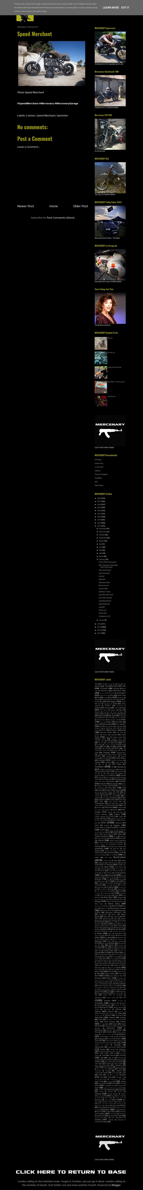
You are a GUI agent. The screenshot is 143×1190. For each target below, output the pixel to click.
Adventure (104, 691)
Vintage (98, 1094)
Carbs (124, 743)
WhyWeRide (98, 1105)
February (102, 559)
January (102, 620)
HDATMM (123, 838)
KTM (109, 881)
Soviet (123, 1021)
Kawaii (102, 875)
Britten (107, 726)
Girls (103, 822)
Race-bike (99, 971)
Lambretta (101, 883)
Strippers (101, 1039)
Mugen (97, 935)
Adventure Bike (119, 690)
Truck (110, 1077)
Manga (98, 901)
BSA (121, 728)
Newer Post (25, 206)
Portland (119, 958)
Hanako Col (111, 352)
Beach (115, 712)
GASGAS (99, 820)
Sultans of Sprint (102, 1045)
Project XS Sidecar (120, 965)
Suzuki (123, 1047)
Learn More (111, 7)
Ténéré (106, 1059)
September (103, 538)
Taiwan (97, 1055)
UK (113, 1081)
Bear (121, 712)
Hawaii (99, 838)
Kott (96, 881)
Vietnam (110, 1091)
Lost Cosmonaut (104, 573)
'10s (103, 684)
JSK (102, 873)
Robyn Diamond (103, 985)
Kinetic (121, 877)
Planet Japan (99, 485)
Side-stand (107, 1009)
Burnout (114, 735)
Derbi (105, 775)
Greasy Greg (99, 463)
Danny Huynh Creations (103, 771)
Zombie (98, 1119)
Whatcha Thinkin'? (108, 1102)
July (100, 544)
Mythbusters (120, 937)
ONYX (96, 949)
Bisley (96, 717)
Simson (121, 1011)
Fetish (116, 805)
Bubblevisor (114, 730)
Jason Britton (119, 867)
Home (53, 206)
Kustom (117, 881)
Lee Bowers (103, 889)
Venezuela (115, 1088)
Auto (123, 707)
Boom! (97, 724)
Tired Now (106, 1065)
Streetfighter (120, 1034)
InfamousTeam (112, 863)
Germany (107, 820)
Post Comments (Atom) (61, 217)
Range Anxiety (110, 973)
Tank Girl (112, 1055)
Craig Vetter (119, 762)
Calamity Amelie (117, 737)
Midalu (106, 916)
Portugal (97, 960)
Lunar (116, 895)
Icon (116, 855)
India (115, 860)
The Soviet (98, 1063)
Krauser (102, 881)
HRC (118, 849)
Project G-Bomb (102, 962)
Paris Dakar (115, 952)
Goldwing (98, 827)
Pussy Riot (98, 969)
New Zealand (119, 941)
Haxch (105, 838)
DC (101, 773)
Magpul (120, 897)
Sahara (105, 995)
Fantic (97, 805)
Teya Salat (120, 1059)
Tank (103, 1055)
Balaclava (97, 712)
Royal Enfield (99, 991)
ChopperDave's (121, 752)
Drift (124, 788)
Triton (114, 1075)
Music (97, 937)
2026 (99, 498)
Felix (110, 805)
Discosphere (114, 784)
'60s (99, 686)
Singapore (112, 1013)
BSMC (96, 730)
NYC (106, 947)
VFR (99, 1090)
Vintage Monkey (112, 1094)
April (100, 553)
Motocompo (120, 927)
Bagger (113, 710)
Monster (111, 922)
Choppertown (102, 754)
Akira (110, 697)
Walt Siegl (108, 1098)
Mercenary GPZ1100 (107, 910)
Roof (109, 989)
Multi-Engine (111, 935)
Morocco (97, 925)
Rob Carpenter (121, 984)
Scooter (107, 1000)
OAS (113, 947)
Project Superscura (104, 965)
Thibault (108, 1063)
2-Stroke (103, 688)
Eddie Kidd (115, 794)
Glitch (97, 825)
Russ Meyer (117, 993)
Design (123, 775)
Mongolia (123, 920)
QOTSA (106, 969)
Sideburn (98, 471)
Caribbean (108, 744)
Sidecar (98, 1011)
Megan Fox (103, 908)
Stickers (109, 1032)
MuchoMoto (118, 933)
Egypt (110, 796)
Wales (119, 1096)
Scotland (120, 1001)
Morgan (114, 924)
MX (111, 937)
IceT (110, 855)
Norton (111, 945)
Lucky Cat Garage (105, 895)
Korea (121, 879)
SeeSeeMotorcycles (104, 1005)
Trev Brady (115, 1073)
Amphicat (118, 699)
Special (115, 1024)
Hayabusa (112, 838)
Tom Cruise (108, 1067)
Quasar (121, 969)
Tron (101, 1077)
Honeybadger (110, 846)
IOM (122, 863)
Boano (102, 722)
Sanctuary (98, 997)
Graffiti (102, 830)
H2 (112, 834)
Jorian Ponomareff (114, 871)
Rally (98, 973)
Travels (105, 1073)
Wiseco (100, 1107)
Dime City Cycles (100, 781)
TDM (101, 1058)
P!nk (99, 950)
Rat (96, 976)
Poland (104, 958)
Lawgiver (102, 607)
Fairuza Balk (119, 803)
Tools (120, 1069)
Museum (120, 935)
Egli (104, 796)
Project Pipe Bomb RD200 (103, 963)
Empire (123, 798)
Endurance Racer (104, 582)
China (96, 752)
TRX (117, 1077)
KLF (108, 879)
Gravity (121, 830)
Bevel (116, 714)
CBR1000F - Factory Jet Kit (116, 382)
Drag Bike (112, 788)
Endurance (101, 799)
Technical (97, 1059)
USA (96, 1085)
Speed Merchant (46, 115)
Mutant (110, 338)
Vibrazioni (122, 1090)
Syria (110, 1051)
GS (109, 832)
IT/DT (104, 865)
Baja (120, 710)
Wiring (114, 1105)
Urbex (122, 1083)
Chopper (106, 752)
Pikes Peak (105, 956)
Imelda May (107, 860)
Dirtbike (122, 781)
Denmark (97, 775)
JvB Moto (109, 873)
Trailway (97, 1073)
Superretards (112, 1047)
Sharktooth (103, 1007)
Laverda (114, 885)
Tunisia (97, 1079)
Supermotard (99, 1047)
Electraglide (106, 798)
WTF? (99, 1111)
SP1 (101, 1024)
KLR (113, 879)
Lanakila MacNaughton (115, 883)
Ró (108, 982)
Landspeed (98, 885)
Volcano (123, 1094)
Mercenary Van (104, 585)
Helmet (101, 840)
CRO (103, 764)
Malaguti (103, 899)
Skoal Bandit (119, 1015)
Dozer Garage (122, 785)
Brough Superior (100, 728)
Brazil (100, 726)
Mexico (114, 914)
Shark (124, 1005)
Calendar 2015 (117, 739)
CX (112, 767)
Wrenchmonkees (120, 1109)
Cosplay (97, 762)
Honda (97, 846)
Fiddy (124, 805)
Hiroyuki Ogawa (100, 844)
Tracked (119, 1071)
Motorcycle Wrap (116, 929)
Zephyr (105, 1117)
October (102, 535)
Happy (120, 834)
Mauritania (98, 906)
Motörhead (98, 931)
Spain (107, 1024)
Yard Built (113, 1114)
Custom (30, 115)
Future (104, 818)
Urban (114, 1083)
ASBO (115, 703)
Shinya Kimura (118, 1007)
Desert (112, 775)
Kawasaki (112, 875)
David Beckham (119, 771)
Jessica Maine (119, 869)
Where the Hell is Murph (105, 1103)
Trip (107, 1075)
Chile (122, 750)
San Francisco (118, 995)
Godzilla (106, 825)
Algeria (97, 699)
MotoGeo (98, 929)
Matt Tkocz (99, 904)
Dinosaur (112, 781)
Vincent (119, 1091)
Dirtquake (103, 784)
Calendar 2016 (99, 741)
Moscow (107, 925)
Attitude (97, 708)
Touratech (98, 1071)
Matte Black (114, 904)
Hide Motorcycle (111, 842)
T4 (115, 1053)
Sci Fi (122, 997)
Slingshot (112, 1017)
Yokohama (122, 1114)
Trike (100, 1075)
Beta (110, 714)
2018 (99, 523)
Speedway (119, 1026)
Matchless (120, 901)
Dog (112, 785)
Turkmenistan (114, 1079)
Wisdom (123, 1105)
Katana (122, 873)
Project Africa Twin (109, 960)
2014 (99, 630)
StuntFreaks (98, 1043)
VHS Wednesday (109, 1090)
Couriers (108, 762)
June (100, 547)
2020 (99, 517)
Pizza (96, 958)
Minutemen (106, 918)
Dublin (100, 790)
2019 (99, 520)
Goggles (116, 825)
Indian (124, 860)
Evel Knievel (113, 801)
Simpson (110, 1011)
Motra (108, 931)
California (110, 741)
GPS (118, 827)
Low (112, 893)
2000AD (116, 688)
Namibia (102, 939)
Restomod (98, 978)
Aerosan (111, 693)
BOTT (118, 724)
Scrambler (99, 1003)
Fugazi (121, 816)
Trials (124, 1073)
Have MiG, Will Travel (106, 595)
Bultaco (105, 735)
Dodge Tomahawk (102, 785)
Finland (99, 807)
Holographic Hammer (116, 844)
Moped (106, 924)
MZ (96, 939)
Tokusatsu (118, 1065)
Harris (116, 836)
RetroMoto (120, 978)
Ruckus (107, 993)
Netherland (98, 941)
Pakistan (120, 950)
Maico (96, 899)
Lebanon (121, 887)
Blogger (116, 1185)
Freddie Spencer (100, 816)
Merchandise (103, 914)
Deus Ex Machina (111, 777)
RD (104, 976)
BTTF (104, 730)
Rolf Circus (116, 987)
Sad (96, 995)
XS (115, 1111)
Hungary (107, 851)
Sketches (108, 1015)
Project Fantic (121, 960)
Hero (124, 840)
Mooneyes (98, 924)
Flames (115, 810)
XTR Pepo (98, 460)
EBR (117, 792)
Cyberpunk (121, 767)
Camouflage (122, 741)
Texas (113, 1059)
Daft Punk (113, 769)
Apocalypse (111, 701)
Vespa (123, 1088)
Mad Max (108, 897)
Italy (111, 865)
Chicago (115, 750)
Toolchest (110, 1069)
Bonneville (118, 722)
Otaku (112, 949)
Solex (117, 1019)
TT (122, 1077)
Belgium (97, 714)
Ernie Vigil (122, 799)
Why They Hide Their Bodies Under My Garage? (108, 566)
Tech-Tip (120, 1058)
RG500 (113, 980)
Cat (104, 746)
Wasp (106, 1100)
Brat (124, 724)
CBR (96, 748)
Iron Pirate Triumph (105, 598)
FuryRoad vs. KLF (104, 616)
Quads (113, 969)
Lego (111, 889)
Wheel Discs (122, 1102)
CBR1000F (115, 748)
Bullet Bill (102, 579)
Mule (103, 935)
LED (96, 889)
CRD (96, 764)
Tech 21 (111, 1058)
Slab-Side (99, 1017)
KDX (122, 875)
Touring (107, 1071)
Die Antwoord (106, 779)
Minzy (115, 918)
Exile (110, 803)
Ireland (97, 865)
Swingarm (122, 1049)
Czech (106, 769)
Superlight (117, 1045)
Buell (124, 730)
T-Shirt (123, 1051)
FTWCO (111, 816)
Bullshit (97, 735)
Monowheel (101, 922)
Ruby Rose (122, 991)
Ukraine (123, 1081)
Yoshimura (100, 1116)
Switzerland (103, 1051)
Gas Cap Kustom (121, 818)
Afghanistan (103, 695)
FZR (112, 818)
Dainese (121, 769)
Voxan (99, 1096)
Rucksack (100, 993)
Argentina (107, 703)
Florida (110, 812)
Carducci (99, 744)
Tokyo (97, 1067)
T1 (99, 1053)
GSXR (115, 832)
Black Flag (117, 717)
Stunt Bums (109, 1040)
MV (106, 937)
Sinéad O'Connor (100, 1013)
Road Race (116, 982)
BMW (123, 719)
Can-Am (100, 743)
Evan (101, 801)
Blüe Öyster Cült (113, 720)
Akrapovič (120, 697)
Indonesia (101, 863)
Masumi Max (110, 901)
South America (109, 1022)
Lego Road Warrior (105, 601)
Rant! (120, 973)
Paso (124, 952)
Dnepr (124, 784)
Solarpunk (109, 1019)
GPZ (124, 827)
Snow (100, 1019)
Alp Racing (104, 699)
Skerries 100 (98, 1015)
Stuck (110, 1039)
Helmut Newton (115, 840)
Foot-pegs (119, 812)
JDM (110, 869)
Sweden (103, 1049)
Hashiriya (123, 836)
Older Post (80, 206)
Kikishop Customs (110, 877)
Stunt (118, 1038)
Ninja (112, 943)
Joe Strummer (99, 871)
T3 (109, 1053)
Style (118, 1043)
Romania (102, 989)
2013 (99, 633)
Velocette (107, 1088)
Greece (97, 832)
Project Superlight (120, 963)
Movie (99, 933)
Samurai (101, 576)
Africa (112, 695)
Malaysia (111, 899)
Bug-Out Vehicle (106, 732)
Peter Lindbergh (119, 954)
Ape (101, 701)
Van (96, 1088)
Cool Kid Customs (117, 760)
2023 (99, 507)
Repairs (111, 976)
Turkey (104, 1079)
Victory (101, 1091)
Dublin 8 (108, 790)
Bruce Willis (112, 728)
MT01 (110, 933)
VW (105, 1096)
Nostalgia (98, 947)
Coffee (104, 758)
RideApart (101, 982)
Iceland (104, 855)
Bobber (108, 722)
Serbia (117, 1005)
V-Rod (112, 1085)
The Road (118, 1061)
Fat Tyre (104, 805)
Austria (116, 708)
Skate (120, 1013)
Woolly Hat (108, 1107)
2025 (99, 501)
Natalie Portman (118, 939)
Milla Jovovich (115, 916)
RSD (108, 991)
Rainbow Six (111, 396)
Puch (105, 967)
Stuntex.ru (120, 1040)
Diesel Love (102, 610)
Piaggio (97, 956)
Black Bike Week (107, 717)
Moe (106, 920)
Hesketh (100, 842)
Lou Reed (97, 893)
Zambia (97, 1117)
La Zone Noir (99, 467)
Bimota (121, 715)
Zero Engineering (117, 1117)
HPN (111, 849)
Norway (121, 945)
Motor (105, 929)
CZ (100, 769)
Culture (119, 764)
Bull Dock (120, 732)
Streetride (122, 1036)
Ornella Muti (104, 949)
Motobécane (109, 927)
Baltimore (107, 712)
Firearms (108, 807)
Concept (101, 760)
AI (99, 697)
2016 (99, 624)
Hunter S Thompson (119, 851)
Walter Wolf (119, 1098)
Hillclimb (120, 842)
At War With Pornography (107, 562)
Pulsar (112, 967)
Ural (107, 1083)
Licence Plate (121, 889)
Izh (118, 865)
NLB (96, 945)
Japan (106, 867)
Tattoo (122, 1055)
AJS (104, 697)
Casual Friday (103, 588)
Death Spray (110, 773)
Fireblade (121, 807)
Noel (102, 945)
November (102, 532)
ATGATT (108, 705)
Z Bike (119, 1116)
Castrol (115, 744)
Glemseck (118, 823)
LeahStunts (100, 887)
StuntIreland (109, 1043)
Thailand (98, 1061)
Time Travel (118, 1063)
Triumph (122, 1075)
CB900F (119, 746)
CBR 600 (105, 748)
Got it (125, 7)
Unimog (100, 1083)
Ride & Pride (122, 980)
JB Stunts (103, 869)
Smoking (123, 1017)
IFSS (106, 857)
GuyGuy (105, 834)
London (112, 891)
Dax (96, 773)
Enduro (112, 799)
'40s (119, 684)
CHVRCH (98, 756)
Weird (114, 1100)
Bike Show (112, 715)
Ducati (118, 790)
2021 (99, 514)
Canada (108, 743)
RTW (115, 991)
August (101, 541)
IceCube (97, 855)
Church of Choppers (101, 474)
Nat (109, 939)
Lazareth (123, 885)
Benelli (104, 714)
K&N (115, 873)
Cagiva (107, 737)
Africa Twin (122, 695)
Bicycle (123, 714)
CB (111, 746)
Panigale (97, 952)
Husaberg (101, 852)
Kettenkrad (98, 877)
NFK (96, 482)
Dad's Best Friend (105, 570)
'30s (113, 684)
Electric (114, 798)
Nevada (109, 941)
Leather (110, 887)
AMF (111, 699)
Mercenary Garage (118, 908)
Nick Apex (105, 943)
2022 (99, 510)
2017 (99, 526)
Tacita (122, 1053)
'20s (108, 684)
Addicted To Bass (105, 592)
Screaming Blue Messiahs (117, 1003)
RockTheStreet (99, 987)
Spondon (97, 1028)
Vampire (120, 1085)
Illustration (119, 857)
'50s (124, 684)
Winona (107, 1105)
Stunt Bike (98, 1040)
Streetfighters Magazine (108, 1036)
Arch (99, 703)
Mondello (114, 920)
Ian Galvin (121, 852)
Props (100, 967)
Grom (103, 832)
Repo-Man (119, 976)
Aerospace (121, 693)
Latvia (108, 885)
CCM (103, 750)
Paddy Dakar (108, 950)
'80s (115, 686)
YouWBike (98, 478)
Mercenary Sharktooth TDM (115, 912)
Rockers (119, 985)
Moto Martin (99, 927)
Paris (106, 952)
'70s (106, 686)
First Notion (98, 810)
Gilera (115, 820)
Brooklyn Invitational (117, 726)
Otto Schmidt (121, 949)
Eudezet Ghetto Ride (114, 367)
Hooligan (120, 846)
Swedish (113, 1049)
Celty (108, 750)
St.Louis (109, 1030)
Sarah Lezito (111, 997)
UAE (108, 1081)
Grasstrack (112, 830)
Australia (107, 708)
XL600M (108, 1111)
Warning (97, 1100)
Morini (122, 924)
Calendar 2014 (100, 739)
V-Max (106, 1085)
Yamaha (101, 1113)
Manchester (120, 899)
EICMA (117, 796)
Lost (120, 891)
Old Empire (120, 947)
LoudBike (105, 893)
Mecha (114, 906)
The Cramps (108, 1061)
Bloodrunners (101, 720)
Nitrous (120, 943)
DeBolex (120, 773)
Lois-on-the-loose (102, 891)
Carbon (115, 743)
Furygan (97, 818)
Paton (99, 954)
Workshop (105, 1109)
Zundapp (110, 1120)
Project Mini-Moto (117, 962)
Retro (108, 978)
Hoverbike (99, 848)
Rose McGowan (119, 989)
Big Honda (101, 715)
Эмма (105, 1122)
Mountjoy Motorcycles (119, 931)
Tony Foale (100, 1069)
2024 (99, 504)
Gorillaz (105, 827)
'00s (96, 684)
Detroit (100, 777)
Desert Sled (103, 613)
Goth (112, 827)
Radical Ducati (121, 971)
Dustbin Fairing (107, 792)
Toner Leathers (121, 1067)
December (102, 528)
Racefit (110, 971)
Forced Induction (101, 814)
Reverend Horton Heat (101, 980)
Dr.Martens (100, 788)
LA (125, 881)
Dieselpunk (118, 779)
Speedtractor (109, 1026)
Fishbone (107, 810)
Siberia (97, 1009)
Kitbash (98, 879)
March (101, 556)
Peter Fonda (108, 954)
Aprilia (124, 701)
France (117, 814)
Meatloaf (106, 906)
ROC (112, 985)
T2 (104, 1053)
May (100, 550)
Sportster (62, 115)
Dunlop (97, 792)
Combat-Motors (120, 758)
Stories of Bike (106, 1034)
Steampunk (98, 1032)
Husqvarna (110, 852)
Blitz (124, 717)
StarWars (118, 1030)
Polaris (112, 958)
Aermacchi (103, 693)
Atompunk (120, 705)
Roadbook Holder (107, 984)
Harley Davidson (101, 836)
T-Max (116, 1051)
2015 (99, 627)
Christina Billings (116, 754)
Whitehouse (120, 1103)
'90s (124, 686)
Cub (109, 764)
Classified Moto (111, 756)
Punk (119, 967)
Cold (109, 758)
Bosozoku (107, 724)
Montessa (121, 922)
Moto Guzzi (118, 925)
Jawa (96, 869)
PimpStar (115, 956)
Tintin (96, 1065)
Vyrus (112, 1096)
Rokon (108, 987)
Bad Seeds (103, 710)
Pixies (122, 956)
